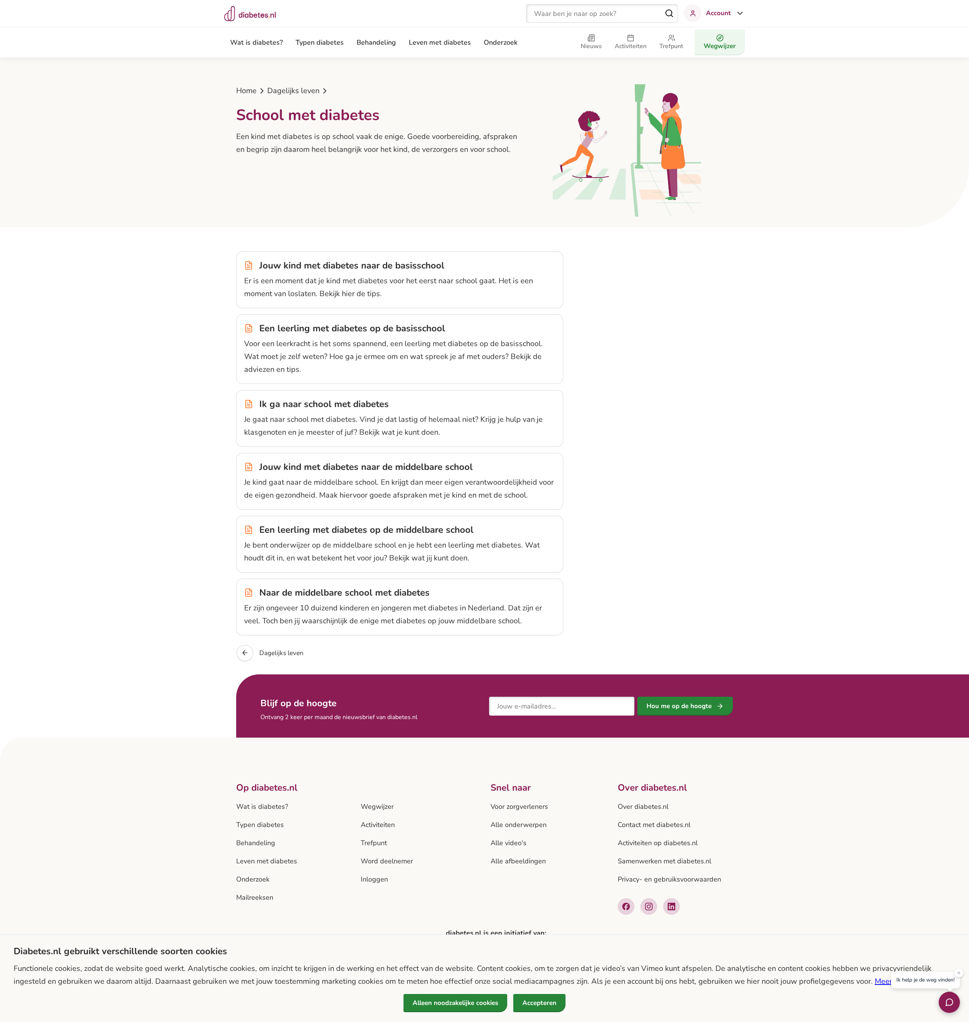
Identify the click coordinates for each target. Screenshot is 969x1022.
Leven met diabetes (440, 42)
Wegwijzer (377, 806)
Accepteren (539, 1003)
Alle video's (509, 842)
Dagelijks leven (293, 91)
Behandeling (376, 42)
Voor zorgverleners (519, 806)
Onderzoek (500, 42)
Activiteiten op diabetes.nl (658, 842)
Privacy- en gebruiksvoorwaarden (669, 879)
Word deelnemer (387, 861)
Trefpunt (374, 842)
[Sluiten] (958, 971)
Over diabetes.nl (643, 806)
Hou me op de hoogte (679, 706)
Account (718, 13)
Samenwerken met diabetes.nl (664, 861)
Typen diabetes (320, 42)
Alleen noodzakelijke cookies (455, 1003)
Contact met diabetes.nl (654, 824)
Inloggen (374, 879)
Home (246, 91)
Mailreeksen (254, 897)
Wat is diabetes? (256, 42)
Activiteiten (378, 824)
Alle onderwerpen (519, 824)
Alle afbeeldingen (518, 861)
